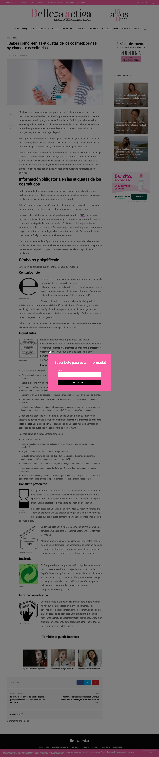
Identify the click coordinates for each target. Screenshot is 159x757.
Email (60, 370)
